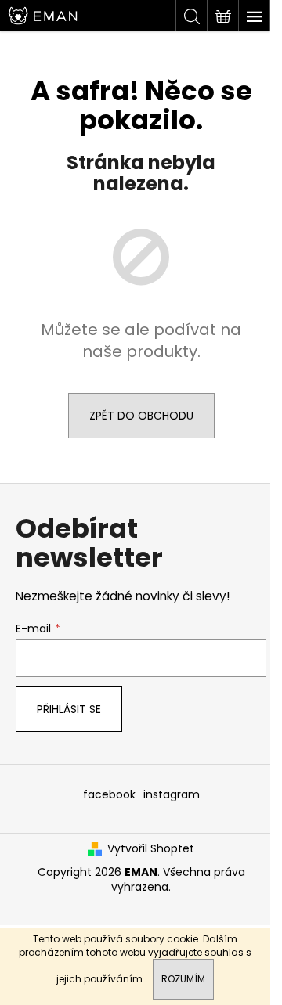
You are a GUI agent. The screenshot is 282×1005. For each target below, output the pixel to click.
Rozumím (183, 978)
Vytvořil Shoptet (150, 848)
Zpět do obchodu (141, 415)
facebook (109, 794)
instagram (171, 794)
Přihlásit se (69, 709)
